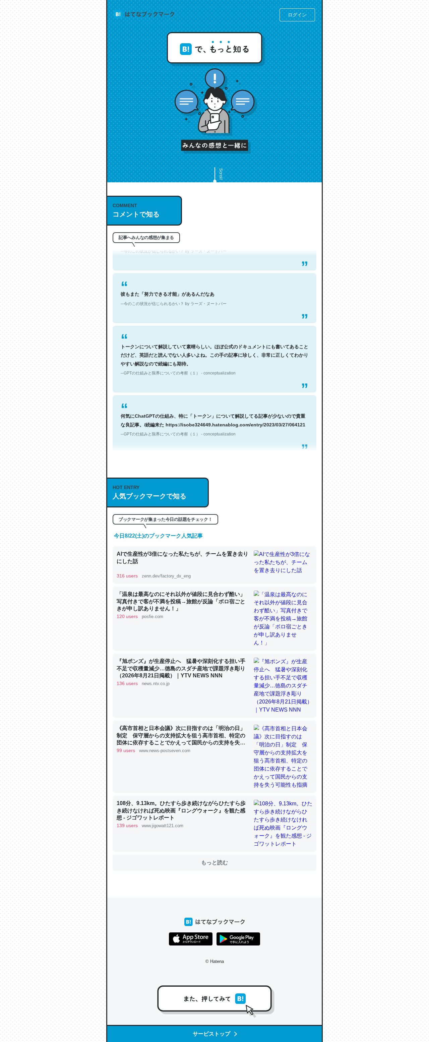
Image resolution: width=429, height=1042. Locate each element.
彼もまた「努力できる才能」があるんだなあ (174, 286)
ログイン (297, 14)
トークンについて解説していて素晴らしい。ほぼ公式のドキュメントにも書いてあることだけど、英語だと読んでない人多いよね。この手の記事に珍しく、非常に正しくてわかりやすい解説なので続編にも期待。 (214, 347)
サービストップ (211, 1034)
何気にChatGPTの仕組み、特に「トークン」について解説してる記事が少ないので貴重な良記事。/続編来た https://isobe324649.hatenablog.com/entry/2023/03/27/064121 (213, 412)
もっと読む (214, 862)
